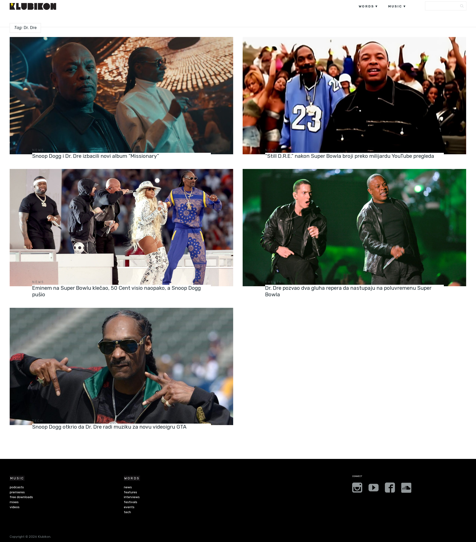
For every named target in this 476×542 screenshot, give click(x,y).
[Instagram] (357, 489)
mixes (14, 502)
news (38, 150)
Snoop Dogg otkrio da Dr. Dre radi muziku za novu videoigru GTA (109, 427)
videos (15, 507)
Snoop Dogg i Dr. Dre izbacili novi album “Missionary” (95, 156)
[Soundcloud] (406, 489)
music (395, 6)
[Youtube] (374, 489)
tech (38, 421)
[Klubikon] (33, 6)
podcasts (17, 487)
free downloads (21, 497)
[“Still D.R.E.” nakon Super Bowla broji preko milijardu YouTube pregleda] (354, 95)
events (273, 282)
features (130, 492)
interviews (132, 497)
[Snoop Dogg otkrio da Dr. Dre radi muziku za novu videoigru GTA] (121, 366)
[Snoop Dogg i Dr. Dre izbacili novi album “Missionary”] (121, 95)
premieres (17, 492)
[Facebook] (390, 489)
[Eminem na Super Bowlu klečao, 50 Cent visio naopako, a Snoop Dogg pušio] (121, 227)
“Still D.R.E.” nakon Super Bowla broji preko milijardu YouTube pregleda (349, 156)
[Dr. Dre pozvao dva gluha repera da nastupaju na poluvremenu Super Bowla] (354, 227)
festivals (130, 502)
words (366, 6)
